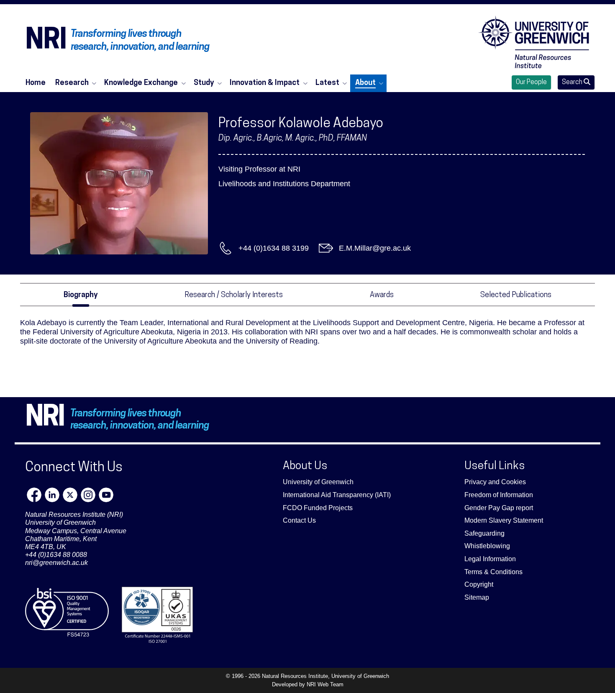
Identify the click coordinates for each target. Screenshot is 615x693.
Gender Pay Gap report (498, 507)
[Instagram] (88, 495)
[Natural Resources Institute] (534, 42)
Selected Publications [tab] (515, 295)
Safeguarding (484, 533)
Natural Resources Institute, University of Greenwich (325, 676)
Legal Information (490, 558)
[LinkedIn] (52, 495)
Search (573, 82)
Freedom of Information (498, 494)
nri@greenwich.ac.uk (56, 562)
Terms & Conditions (493, 571)
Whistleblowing (487, 545)
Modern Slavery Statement (503, 520)
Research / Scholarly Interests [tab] (233, 295)
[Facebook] (34, 495)
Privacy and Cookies (495, 481)
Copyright (478, 584)
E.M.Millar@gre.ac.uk (375, 248)
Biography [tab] (81, 295)
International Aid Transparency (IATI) (337, 494)
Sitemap (476, 597)
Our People (531, 82)
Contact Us (299, 520)
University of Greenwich (318, 481)
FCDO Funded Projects (318, 507)
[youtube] (106, 495)
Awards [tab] (382, 295)
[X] (70, 495)
